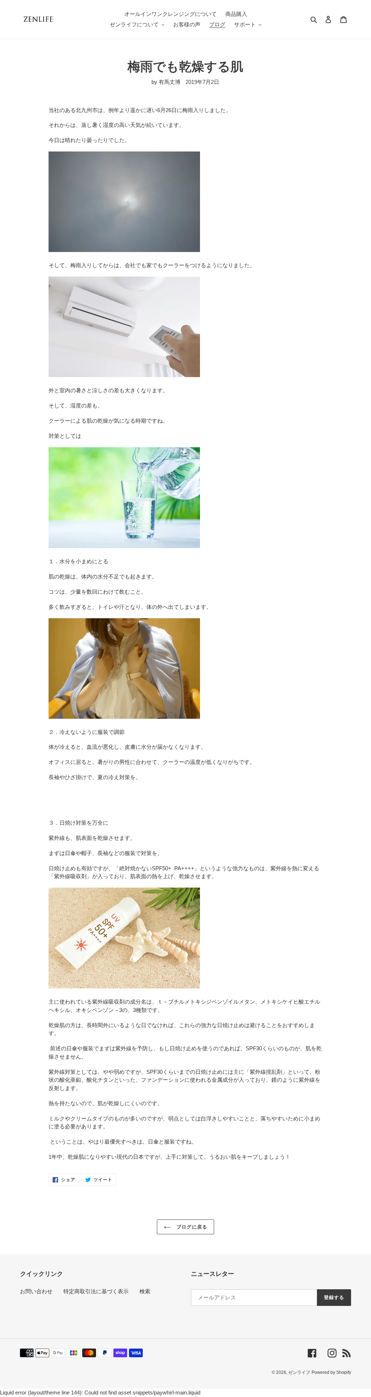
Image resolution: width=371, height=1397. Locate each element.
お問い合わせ (36, 1291)
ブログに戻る (191, 1227)
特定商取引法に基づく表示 (96, 1291)
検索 (144, 1291)
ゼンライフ (299, 1372)
